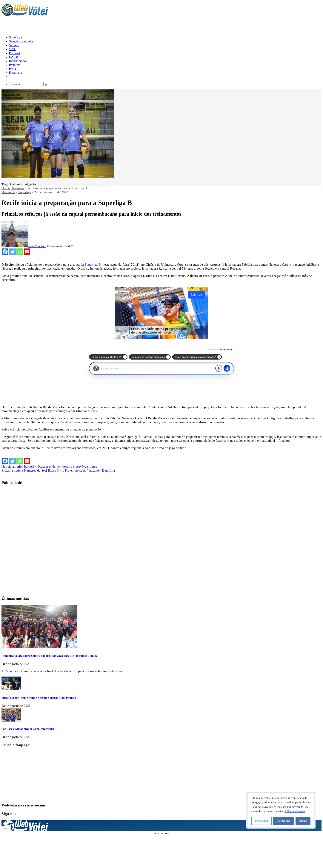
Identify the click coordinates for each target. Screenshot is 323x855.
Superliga (24, 192)
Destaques (17, 188)
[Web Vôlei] (24, 14)
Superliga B (93, 264)
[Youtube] (27, 251)
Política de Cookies (294, 811)
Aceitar (303, 820)
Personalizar (261, 820)
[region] (281, 810)
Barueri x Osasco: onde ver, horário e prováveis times (49, 466)
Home (5, 188)
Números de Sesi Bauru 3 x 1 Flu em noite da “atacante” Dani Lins (58, 470)
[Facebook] (5, 251)
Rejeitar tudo (283, 820)
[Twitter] (12, 251)
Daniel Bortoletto (37, 246)
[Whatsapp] (19, 251)
